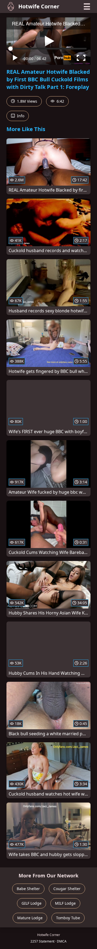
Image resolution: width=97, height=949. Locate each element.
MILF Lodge (65, 903)
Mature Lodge (30, 917)
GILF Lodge (31, 903)
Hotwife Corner (38, 6)
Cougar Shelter (67, 888)
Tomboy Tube (68, 917)
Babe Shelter (28, 888)
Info (20, 115)
